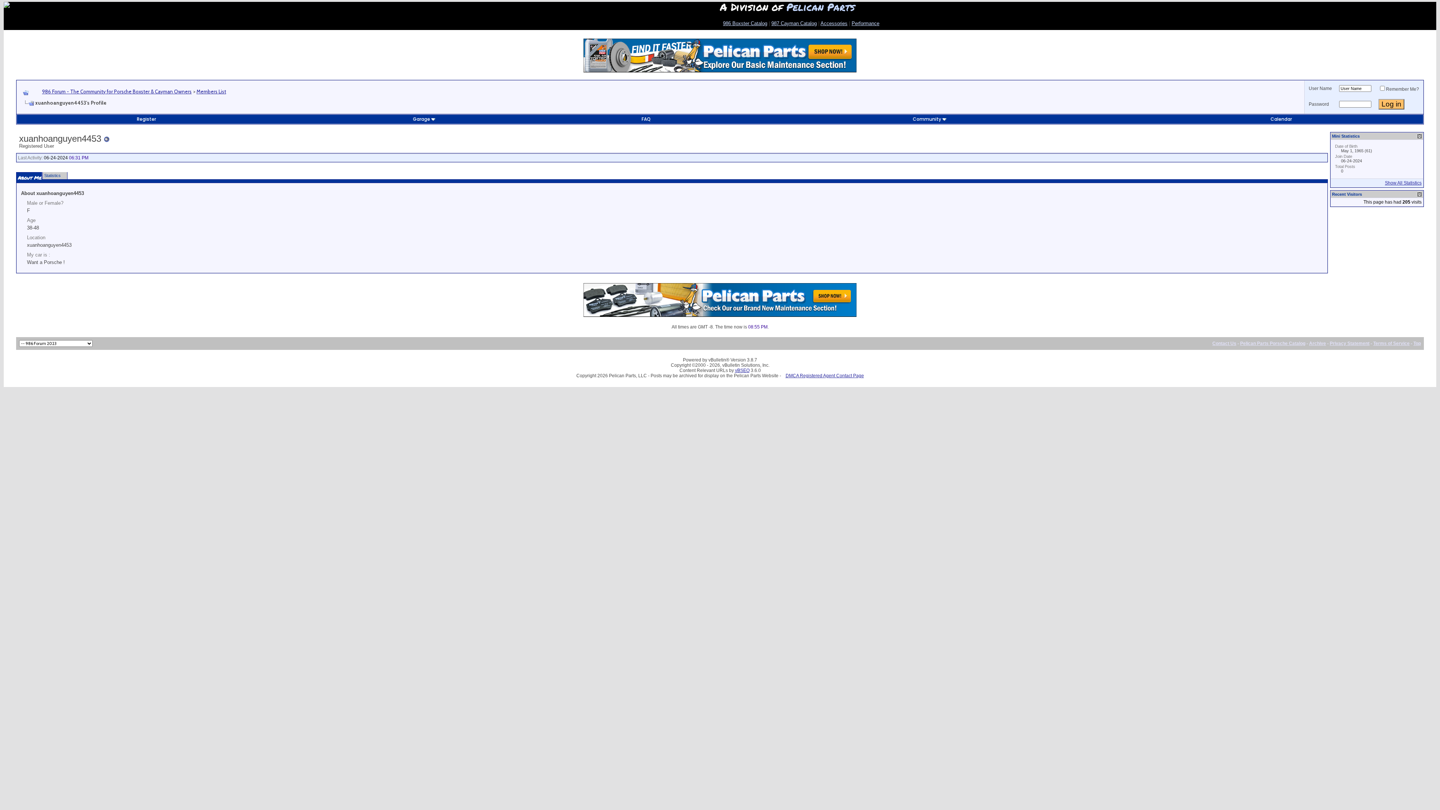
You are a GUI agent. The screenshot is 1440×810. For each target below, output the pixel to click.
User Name (1320, 88)
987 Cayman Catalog (794, 23)
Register (146, 119)
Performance (865, 23)
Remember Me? (1402, 89)
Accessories (834, 23)
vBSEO (742, 370)
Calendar (1281, 119)
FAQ (646, 119)
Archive (1317, 343)
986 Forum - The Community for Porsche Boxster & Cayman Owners (117, 91)
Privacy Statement (1350, 343)
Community (927, 119)
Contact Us (1224, 343)
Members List (211, 91)
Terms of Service (1391, 343)
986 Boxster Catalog (745, 23)
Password (1319, 104)
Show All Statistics (1403, 183)
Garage (421, 119)
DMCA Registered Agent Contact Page (825, 375)
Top (1417, 343)
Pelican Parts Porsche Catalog (1272, 343)
